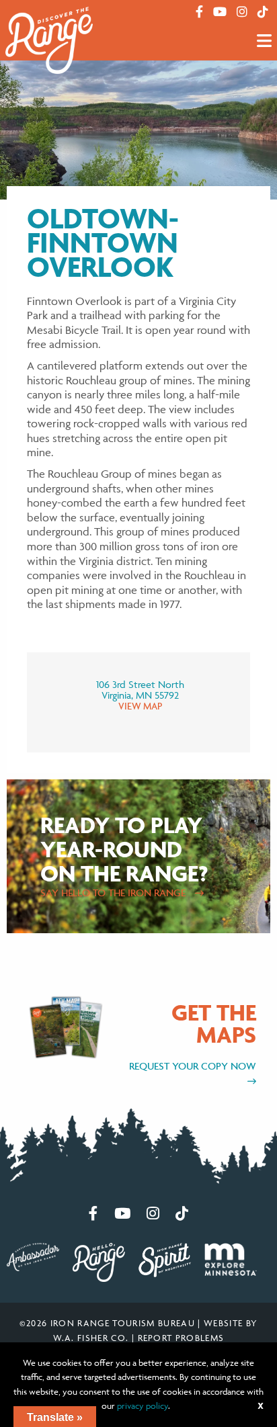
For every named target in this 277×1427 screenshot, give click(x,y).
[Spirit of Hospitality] (164, 1259)
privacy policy (142, 1405)
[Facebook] (199, 12)
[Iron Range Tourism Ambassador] (33, 1255)
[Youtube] (220, 12)
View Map (140, 705)
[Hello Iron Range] (99, 1261)
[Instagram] (242, 12)
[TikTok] (263, 12)
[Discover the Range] (49, 39)
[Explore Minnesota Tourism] (230, 1258)
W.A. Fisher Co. (91, 1337)
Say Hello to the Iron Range (114, 892)
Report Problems (181, 1337)
